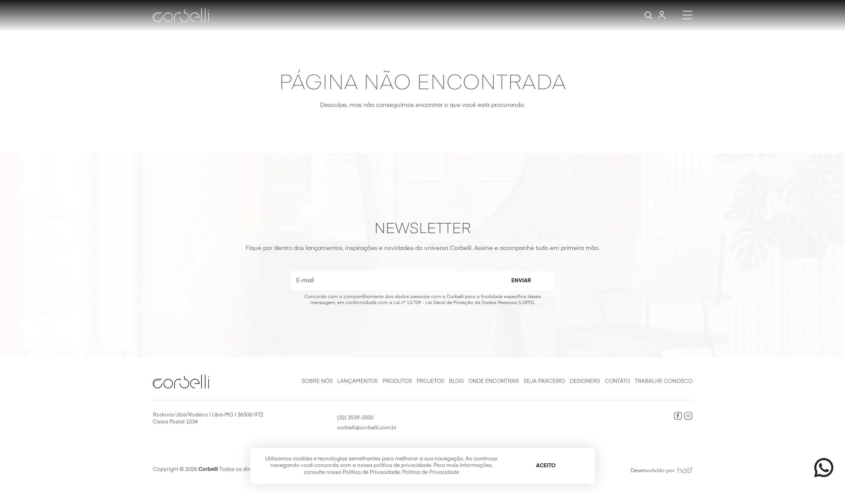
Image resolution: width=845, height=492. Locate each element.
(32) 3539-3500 (355, 418)
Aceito (546, 466)
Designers (585, 381)
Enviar (521, 281)
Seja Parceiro (544, 381)
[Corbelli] (181, 15)
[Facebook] (678, 416)
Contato (617, 381)
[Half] (685, 470)
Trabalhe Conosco (664, 381)
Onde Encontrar (493, 381)
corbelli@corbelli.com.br (367, 428)
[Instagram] (688, 416)
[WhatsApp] (820, 467)
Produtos (397, 381)
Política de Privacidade (430, 472)
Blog (456, 381)
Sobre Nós (317, 381)
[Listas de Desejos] (661, 15)
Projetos (430, 381)
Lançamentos (357, 381)
